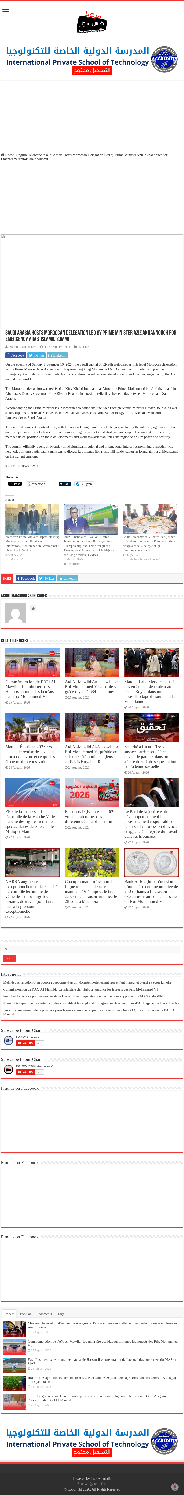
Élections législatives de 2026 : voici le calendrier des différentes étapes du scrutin (91, 816)
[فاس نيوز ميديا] (92, 21)
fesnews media (27, 466)
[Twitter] (82, 1484)
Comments (44, 1314)
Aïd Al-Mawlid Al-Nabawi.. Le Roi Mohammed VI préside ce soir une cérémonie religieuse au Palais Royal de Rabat (92, 754)
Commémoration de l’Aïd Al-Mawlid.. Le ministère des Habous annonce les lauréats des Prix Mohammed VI (30, 689)
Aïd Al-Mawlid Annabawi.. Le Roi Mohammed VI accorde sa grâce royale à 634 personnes (91, 686)
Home (9, 155)
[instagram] (96, 1484)
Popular (25, 1314)
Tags (60, 1314)
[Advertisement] (92, 117)
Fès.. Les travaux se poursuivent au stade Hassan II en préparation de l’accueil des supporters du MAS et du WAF (83, 996)
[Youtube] (91, 1484)
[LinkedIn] (87, 1484)
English (21, 155)
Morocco (35, 155)
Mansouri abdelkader (22, 347)
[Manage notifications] (174, 1487)
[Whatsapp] (105, 1484)
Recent (9, 1314)
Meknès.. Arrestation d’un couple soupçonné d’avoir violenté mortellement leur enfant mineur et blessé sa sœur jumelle (87, 982)
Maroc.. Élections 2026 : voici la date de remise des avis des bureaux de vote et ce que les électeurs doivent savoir (31, 754)
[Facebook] (78, 1484)
